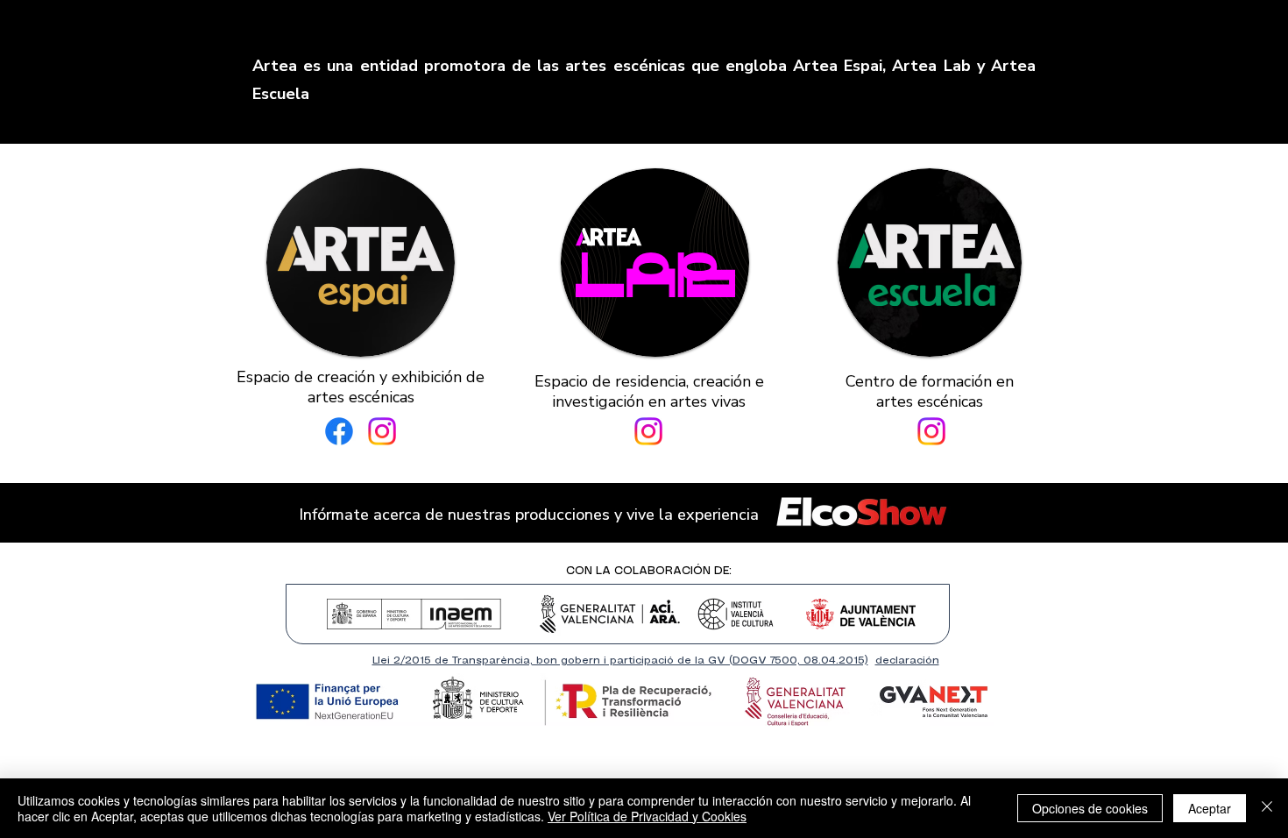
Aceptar (1209, 808)
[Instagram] (382, 431)
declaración (907, 660)
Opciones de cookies (1090, 808)
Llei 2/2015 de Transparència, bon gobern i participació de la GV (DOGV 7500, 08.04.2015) (620, 660)
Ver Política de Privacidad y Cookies (647, 816)
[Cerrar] (1266, 808)
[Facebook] (339, 431)
